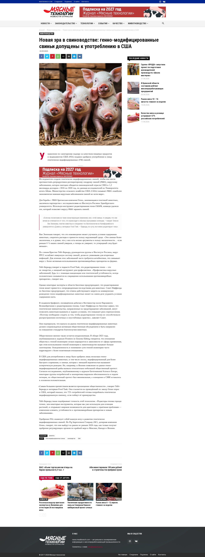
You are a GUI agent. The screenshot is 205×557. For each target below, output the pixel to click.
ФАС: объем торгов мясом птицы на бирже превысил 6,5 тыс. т (55, 468)
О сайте (76, 1)
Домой (42, 30)
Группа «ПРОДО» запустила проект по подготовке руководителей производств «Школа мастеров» (153, 70)
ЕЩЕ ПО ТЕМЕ (47, 478)
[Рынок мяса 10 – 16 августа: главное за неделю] (133, 104)
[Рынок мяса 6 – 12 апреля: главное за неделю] (109, 492)
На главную (122, 555)
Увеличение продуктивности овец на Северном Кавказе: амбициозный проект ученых (80, 505)
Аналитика (101, 499)
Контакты (85, 1)
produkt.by (51, 435)
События (102, 23)
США (79, 438)
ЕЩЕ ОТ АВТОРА (63, 478)
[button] (163, 23)
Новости (45, 23)
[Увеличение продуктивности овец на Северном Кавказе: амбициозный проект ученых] (80, 492)
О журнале (58, 1)
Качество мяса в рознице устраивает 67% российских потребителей (153, 116)
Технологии (86, 23)
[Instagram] (160, 1)
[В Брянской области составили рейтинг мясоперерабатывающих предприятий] (133, 88)
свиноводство (71, 438)
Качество (118, 23)
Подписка (68, 1)
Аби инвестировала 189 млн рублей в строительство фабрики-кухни (105, 468)
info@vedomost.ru (95, 547)
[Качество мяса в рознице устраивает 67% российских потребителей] (133, 118)
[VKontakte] (164, 1)
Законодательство (65, 23)
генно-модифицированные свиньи (55, 438)
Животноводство (137, 23)
